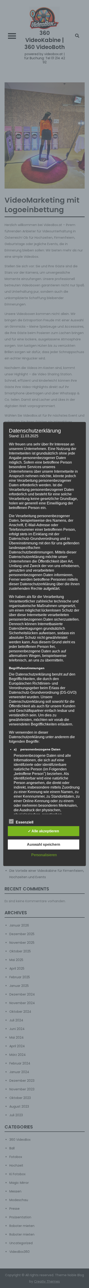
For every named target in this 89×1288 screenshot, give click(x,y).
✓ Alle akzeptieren (43, 831)
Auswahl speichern (43, 844)
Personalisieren (44, 855)
